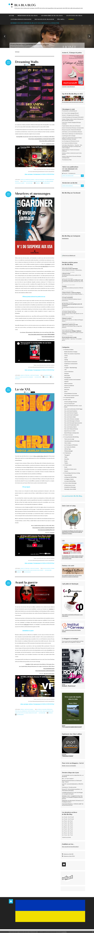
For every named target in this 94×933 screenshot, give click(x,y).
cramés (22, 183)
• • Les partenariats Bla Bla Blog (71, 437)
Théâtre (66, 463)
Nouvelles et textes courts (70, 469)
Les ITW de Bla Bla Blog (74, 15)
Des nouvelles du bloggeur (44, 19)
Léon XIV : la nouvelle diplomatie (69, 784)
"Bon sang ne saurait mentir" (49, 673)
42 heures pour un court (69, 485)
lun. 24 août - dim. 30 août (68, 817)
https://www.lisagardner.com (48, 336)
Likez (26, 174)
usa (45, 181)
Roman (66, 461)
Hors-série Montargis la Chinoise (72, 421)
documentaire (41, 181)
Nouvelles (66, 459)
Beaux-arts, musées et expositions (72, 353)
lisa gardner (46, 375)
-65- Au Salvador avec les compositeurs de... (72, 775)
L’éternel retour (66, 273)
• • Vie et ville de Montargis (69, 483)
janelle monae (39, 711)
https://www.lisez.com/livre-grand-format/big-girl (43, 527)
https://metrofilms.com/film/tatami (46, 140)
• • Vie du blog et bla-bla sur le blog (71, 473)
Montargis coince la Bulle (70, 489)
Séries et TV (67, 387)
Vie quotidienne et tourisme (70, 393)
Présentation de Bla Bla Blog (28, 15)
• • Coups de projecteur (68, 397)
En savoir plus (64, 931)
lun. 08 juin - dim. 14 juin (67, 827)
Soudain (64, 286)
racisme (44, 709)
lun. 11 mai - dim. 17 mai (67, 835)
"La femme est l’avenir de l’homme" (48, 339)
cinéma (24, 181)
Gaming (66, 359)
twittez (31, 704)
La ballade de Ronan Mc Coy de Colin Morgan (72, 792)
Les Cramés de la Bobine (29, 179)
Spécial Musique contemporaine (71, 432)
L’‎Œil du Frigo (67, 449)
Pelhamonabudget (68, 451)
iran (36, 181)
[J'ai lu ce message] (92, 931)
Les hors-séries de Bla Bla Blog (52, 15)
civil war (26, 712)
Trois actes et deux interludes (70, 268)
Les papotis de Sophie (68, 794)
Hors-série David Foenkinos (70, 411)
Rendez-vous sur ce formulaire (69, 765)
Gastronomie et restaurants (70, 361)
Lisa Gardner (47, 264)
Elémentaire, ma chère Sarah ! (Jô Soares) (71, 800)
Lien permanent (46, 183)
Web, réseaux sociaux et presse (71, 395)
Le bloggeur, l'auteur (69, 479)
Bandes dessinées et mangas (70, 351)
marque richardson (46, 711)
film (34, 181)
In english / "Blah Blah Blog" (70, 367)
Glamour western (66, 318)
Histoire (66, 365)
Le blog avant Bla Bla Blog (70, 477)
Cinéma (22, 179)
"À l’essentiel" (52, 532)
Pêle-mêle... (61, 19)
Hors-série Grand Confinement (71, 415)
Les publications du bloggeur (21, 19)
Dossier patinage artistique (70, 401)
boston (26, 377)
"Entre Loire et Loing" (69, 439)
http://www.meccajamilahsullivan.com (46, 529)
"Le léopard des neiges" (50, 143)
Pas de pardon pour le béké (69, 337)
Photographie (67, 377)
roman (50, 375)
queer (31, 570)
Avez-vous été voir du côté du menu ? (70, 846)
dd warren (30, 377)
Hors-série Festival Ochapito (71, 413)
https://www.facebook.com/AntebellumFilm (44, 670)
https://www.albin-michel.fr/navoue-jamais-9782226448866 (41, 334)
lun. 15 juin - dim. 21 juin (67, 825)
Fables (65, 457)
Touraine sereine (72, 787)
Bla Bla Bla (64, 776)
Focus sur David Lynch (69, 403)
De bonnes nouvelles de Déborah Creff (72, 280)
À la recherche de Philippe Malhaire (71, 331)
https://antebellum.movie (48, 668)
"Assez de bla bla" (68, 475)
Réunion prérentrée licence (68, 780)
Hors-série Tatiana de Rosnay (71, 428)
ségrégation (49, 709)
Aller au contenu (4, 1)
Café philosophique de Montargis (72, 441)
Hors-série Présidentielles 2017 (71, 425)
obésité (41, 570)
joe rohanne (18, 183)
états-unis (17, 711)
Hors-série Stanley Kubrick (70, 427)
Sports (65, 391)
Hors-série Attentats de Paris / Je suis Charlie (73, 406)
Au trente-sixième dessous (69, 312)
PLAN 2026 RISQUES (67, 804)
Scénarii (66, 471)
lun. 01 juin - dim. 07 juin (67, 829)
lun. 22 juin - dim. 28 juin (67, 823)
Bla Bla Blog (25, 5)
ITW (65, 369)
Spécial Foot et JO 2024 (69, 430)
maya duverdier (49, 181)
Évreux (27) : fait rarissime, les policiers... (71, 789)
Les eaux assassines (67, 297)
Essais (65, 467)
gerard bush (24, 711)
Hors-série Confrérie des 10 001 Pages (73, 409)
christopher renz (31, 711)
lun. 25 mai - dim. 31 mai (67, 831)
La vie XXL (23, 389)
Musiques (66, 373)
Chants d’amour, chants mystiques (71, 292)
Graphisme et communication (70, 363)
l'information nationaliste (68, 790)
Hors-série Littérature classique (71, 419)
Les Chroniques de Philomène (71, 445)
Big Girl (45, 456)
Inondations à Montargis (70, 487)
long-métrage (29, 181)
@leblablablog (65, 238)
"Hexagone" (67, 455)
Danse (65, 357)
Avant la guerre (26, 582)
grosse (34, 570)
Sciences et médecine (69, 385)
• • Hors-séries (67, 399)
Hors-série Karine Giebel (70, 417)
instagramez (37, 174)
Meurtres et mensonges (32, 193)
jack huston (21, 712)
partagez (30, 174)
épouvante (34, 712)
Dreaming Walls (26, 62)
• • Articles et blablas (39, 179)
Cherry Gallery (67, 443)
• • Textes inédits (67, 465)
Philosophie (67, 375)
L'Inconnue (64, 787)
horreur (30, 712)
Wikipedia (26, 624)
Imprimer (38, 183)
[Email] (64, 864)
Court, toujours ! (70, 778)
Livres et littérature (24, 375)
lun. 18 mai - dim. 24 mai (67, 833)
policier (21, 377)
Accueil (11, 15)
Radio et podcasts (68, 383)
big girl (38, 570)
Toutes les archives (66, 837)
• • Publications (67, 453)
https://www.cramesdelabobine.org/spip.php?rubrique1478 (41, 138)
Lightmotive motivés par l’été (70, 324)
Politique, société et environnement (72, 379)
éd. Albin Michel (44, 266)
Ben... (63, 778)
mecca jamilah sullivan (24, 570)
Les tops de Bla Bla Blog (69, 481)
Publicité (66, 381)
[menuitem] (12, 15)
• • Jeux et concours (68, 434)
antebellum (40, 709)
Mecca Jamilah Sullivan (38, 456)
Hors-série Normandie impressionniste (73, 423)
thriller (17, 377)
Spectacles (66, 389)
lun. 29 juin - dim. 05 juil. (67, 821)
